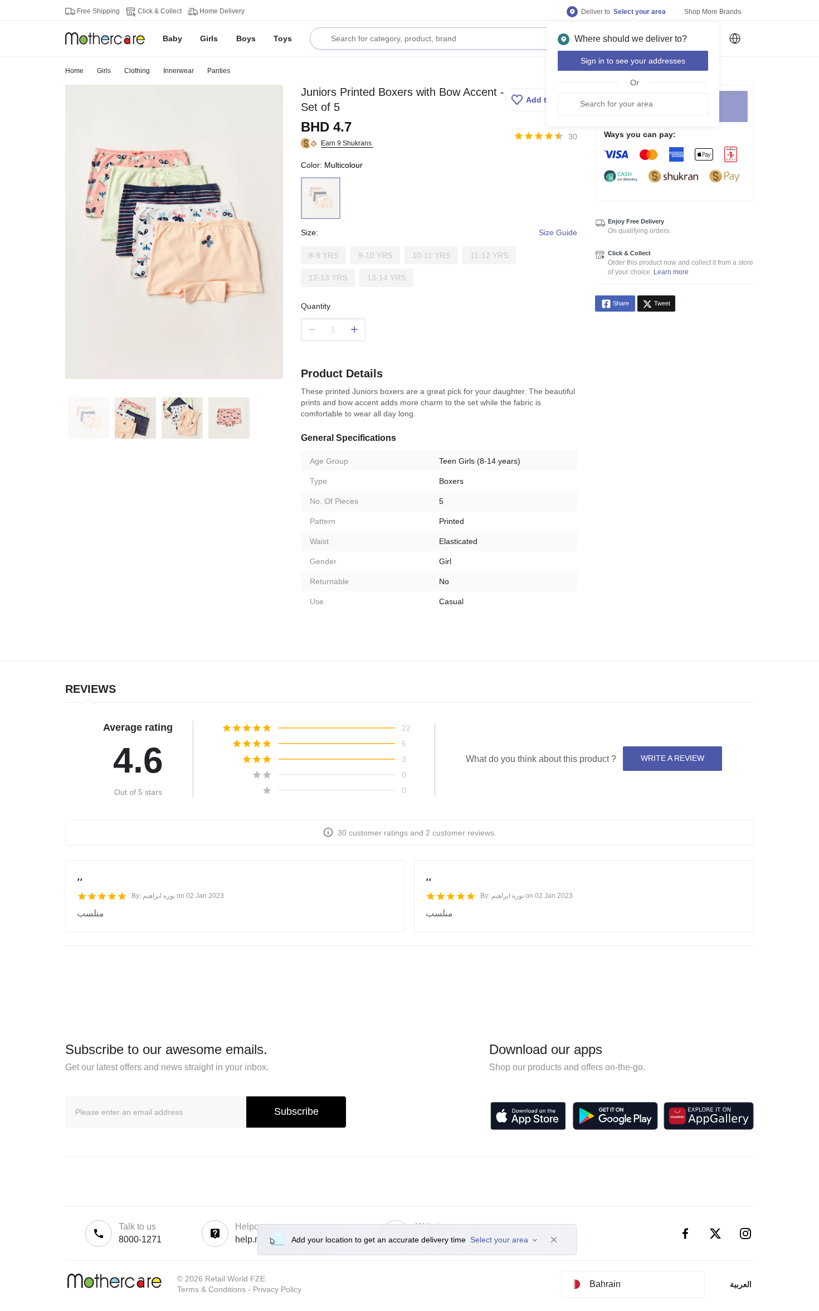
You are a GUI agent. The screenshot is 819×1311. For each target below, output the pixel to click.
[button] (539, 99)
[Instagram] (745, 1233)
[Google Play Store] (615, 1116)
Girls (104, 71)
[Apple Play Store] (528, 1116)
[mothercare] (109, 38)
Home (74, 71)
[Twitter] (715, 1233)
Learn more (671, 272)
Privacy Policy (277, 1289)
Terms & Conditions (211, 1289)
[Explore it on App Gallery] (709, 1116)
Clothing (137, 71)
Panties (218, 71)
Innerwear (178, 71)
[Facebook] (685, 1233)
